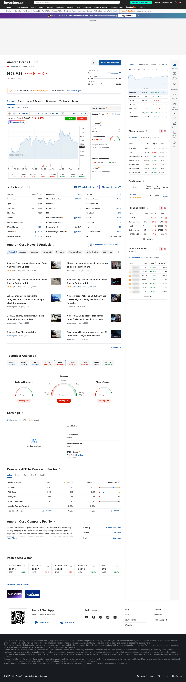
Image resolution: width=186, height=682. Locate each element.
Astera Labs (36, 565)
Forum (75, 101)
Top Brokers (135, 181)
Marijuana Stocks (70, 11)
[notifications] (175, 2)
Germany (117, 538)
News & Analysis (35, 101)
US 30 (131, 100)
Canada (18, 11)
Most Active (133, 137)
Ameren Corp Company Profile (29, 521)
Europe (89, 11)
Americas (81, 11)
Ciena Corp (82, 565)
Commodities (143, 65)
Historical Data (22, 107)
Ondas (103, 565)
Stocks (8, 11)
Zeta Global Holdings (17, 565)
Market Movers (136, 131)
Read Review (165, 196)
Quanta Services (61, 565)
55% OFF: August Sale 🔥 (141, 2)
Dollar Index (133, 117)
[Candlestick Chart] (9, 113)
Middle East (98, 11)
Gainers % (145, 137)
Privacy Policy (163, 676)
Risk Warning (177, 676)
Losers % (155, 137)
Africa (116, 11)
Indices (132, 65)
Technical (64, 101)
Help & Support (160, 620)
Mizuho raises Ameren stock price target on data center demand (87, 265)
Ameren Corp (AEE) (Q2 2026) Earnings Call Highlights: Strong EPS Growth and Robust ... (86, 299)
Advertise (158, 615)
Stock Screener (117, 7)
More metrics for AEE (111, 187)
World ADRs (46, 11)
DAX (130, 113)
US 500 (132, 105)
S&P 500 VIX (134, 109)
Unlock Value (113, 73)
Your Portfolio (130, 620)
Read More (12, 538)
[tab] (12, 363)
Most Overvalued (152, 257)
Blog (127, 609)
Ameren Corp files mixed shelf (22, 332)
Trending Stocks (137, 208)
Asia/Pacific (108, 11)
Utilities (117, 533)
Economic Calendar (101, 7)
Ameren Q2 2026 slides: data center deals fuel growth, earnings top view (85, 317)
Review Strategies (74, 91)
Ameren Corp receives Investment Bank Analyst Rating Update (27, 265)
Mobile (128, 615)
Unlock (48, 511)
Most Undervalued (136, 257)
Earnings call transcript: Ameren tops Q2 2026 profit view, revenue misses (87, 334)
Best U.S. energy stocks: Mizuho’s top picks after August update (25, 317)
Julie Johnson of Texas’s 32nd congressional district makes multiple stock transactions (25, 299)
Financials (51, 101)
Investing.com (79, 287)
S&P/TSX (132, 92)
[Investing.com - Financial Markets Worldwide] (14, 2)
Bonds (153, 65)
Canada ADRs (57, 11)
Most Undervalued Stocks (138, 250)
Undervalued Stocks (144, 11)
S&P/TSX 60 (134, 96)
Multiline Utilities (113, 527)
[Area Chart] (14, 113)
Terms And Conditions (145, 676)
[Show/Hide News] (62, 113)
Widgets (128, 625)
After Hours (26, 11)
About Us (158, 609)
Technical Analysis (20, 356)
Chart (21, 101)
